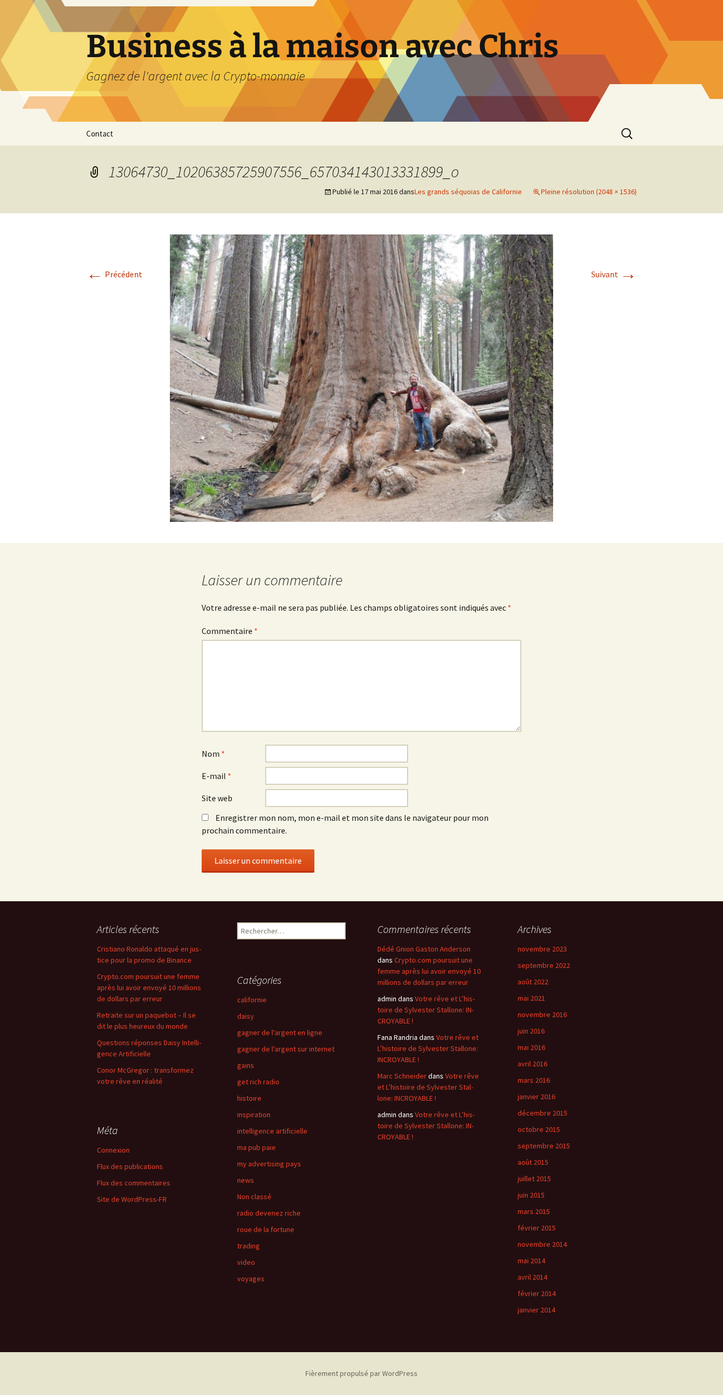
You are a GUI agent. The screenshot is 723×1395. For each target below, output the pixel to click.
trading (248, 1246)
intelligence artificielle (272, 1131)
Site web (217, 798)
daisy (245, 1016)
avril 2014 (532, 1277)
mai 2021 (531, 998)
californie (252, 999)
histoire (249, 1098)
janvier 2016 (536, 1096)
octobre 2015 (539, 1129)
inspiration (253, 1114)
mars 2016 (534, 1080)
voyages (251, 1278)
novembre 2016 (542, 1014)
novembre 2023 (542, 949)
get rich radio (258, 1081)
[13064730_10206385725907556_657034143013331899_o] (361, 377)
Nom (213, 753)
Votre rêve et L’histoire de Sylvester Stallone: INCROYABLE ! (426, 1010)
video (246, 1262)
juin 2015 (531, 1195)
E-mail (216, 776)
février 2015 (537, 1228)
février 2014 (537, 1293)
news (245, 1180)
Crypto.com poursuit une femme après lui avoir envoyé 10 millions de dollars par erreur (149, 987)
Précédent (114, 274)
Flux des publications (130, 1166)
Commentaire (230, 631)
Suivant (614, 274)
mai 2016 (531, 1047)
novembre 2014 (542, 1244)
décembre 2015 (542, 1113)
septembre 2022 (544, 965)
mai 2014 (531, 1260)
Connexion (113, 1150)
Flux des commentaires (133, 1183)
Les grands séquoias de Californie (468, 191)
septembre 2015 (544, 1146)
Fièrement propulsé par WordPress (361, 1373)
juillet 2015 (534, 1178)
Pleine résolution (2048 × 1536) (589, 191)
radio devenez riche (269, 1213)
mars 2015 (534, 1211)
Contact (99, 134)
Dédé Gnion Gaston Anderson (424, 949)
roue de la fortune (265, 1229)
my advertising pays (269, 1163)
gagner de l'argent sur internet (286, 1049)
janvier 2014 (536, 1310)
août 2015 (533, 1162)
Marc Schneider (402, 1076)
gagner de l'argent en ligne (279, 1032)
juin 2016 (531, 1031)
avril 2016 (532, 1063)
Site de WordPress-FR (132, 1199)
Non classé (254, 1196)
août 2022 (533, 981)
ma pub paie (256, 1147)
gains (245, 1065)
